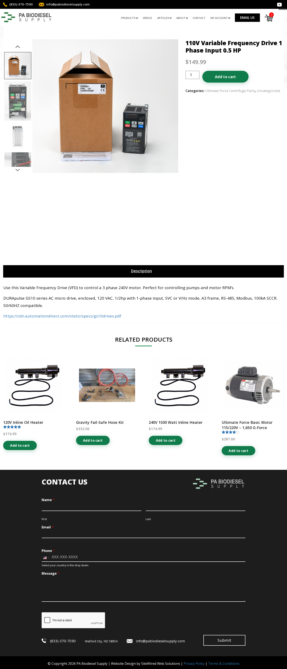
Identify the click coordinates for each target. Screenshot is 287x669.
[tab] (141, 271)
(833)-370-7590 (21, 4)
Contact (199, 18)
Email (48, 527)
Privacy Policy (194, 663)
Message (50, 573)
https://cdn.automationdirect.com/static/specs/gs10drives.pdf (62, 316)
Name (48, 500)
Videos (147, 18)
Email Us (247, 17)
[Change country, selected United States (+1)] (46, 558)
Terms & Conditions (224, 663)
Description (141, 270)
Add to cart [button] (20, 445)
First (44, 519)
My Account (219, 18)
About (181, 18)
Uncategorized (268, 90)
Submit (224, 640)
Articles (163, 18)
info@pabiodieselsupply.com (68, 4)
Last (148, 519)
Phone (48, 551)
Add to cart (225, 76)
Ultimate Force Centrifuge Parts (230, 90)
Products (128, 18)
